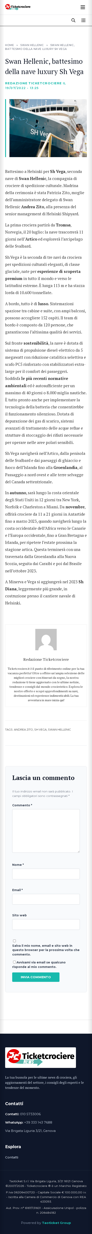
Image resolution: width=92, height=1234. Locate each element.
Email (17, 890)
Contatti (11, 1157)
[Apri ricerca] (73, 20)
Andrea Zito (23, 729)
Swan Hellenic (32, 45)
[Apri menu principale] (83, 7)
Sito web (19, 915)
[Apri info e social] (83, 20)
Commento (22, 805)
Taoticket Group (56, 1223)
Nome (18, 864)
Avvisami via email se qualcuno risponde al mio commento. (39, 964)
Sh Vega (40, 729)
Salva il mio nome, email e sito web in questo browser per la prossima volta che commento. (46, 950)
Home (9, 45)
